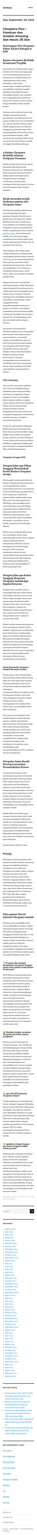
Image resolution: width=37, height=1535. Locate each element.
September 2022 (11, 1362)
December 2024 (11, 1284)
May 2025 (9, 1269)
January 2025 (10, 1281)
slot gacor (7, 1474)
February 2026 (11, 1243)
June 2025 (9, 1266)
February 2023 (11, 1347)
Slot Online (21, 1197)
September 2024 (11, 1292)
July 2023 (8, 1333)
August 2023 (10, 1330)
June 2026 (9, 1232)
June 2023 (9, 1336)
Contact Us (7, 1517)
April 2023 (9, 1341)
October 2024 (10, 1290)
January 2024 (10, 1315)
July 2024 (9, 1298)
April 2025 (9, 1272)
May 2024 (9, 1304)
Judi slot (6, 1502)
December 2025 (11, 1249)
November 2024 (11, 1287)
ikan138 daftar (8, 1462)
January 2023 (10, 1350)
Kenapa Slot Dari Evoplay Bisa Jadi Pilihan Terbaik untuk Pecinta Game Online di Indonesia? (19, 1431)
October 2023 (10, 1324)
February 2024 (11, 1313)
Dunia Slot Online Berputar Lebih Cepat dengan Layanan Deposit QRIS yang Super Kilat (18, 1413)
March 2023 (10, 1344)
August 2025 (10, 1261)
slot (4, 1491)
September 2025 (11, 1258)
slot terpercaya (9, 1456)
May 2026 (9, 1235)
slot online (7, 1450)
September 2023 (11, 1327)
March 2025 (10, 1275)
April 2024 (9, 1307)
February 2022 (11, 1373)
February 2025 (11, 1278)
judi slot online (9, 233)
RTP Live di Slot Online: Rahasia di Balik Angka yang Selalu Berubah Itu (19, 1422)
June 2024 (9, 1301)
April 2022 (9, 1367)
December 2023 (11, 1318)
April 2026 (9, 1238)
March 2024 (10, 1310)
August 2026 (10, 1229)
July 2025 (9, 1264)
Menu (30, 7)
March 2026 (10, 1240)
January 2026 (10, 1246)
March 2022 (10, 1370)
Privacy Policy (8, 1522)
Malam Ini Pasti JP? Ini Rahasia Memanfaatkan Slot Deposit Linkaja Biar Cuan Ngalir (17, 1405)
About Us (7, 1512)
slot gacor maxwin (10, 1479)
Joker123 (6, 1485)
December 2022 (11, 1353)
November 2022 (11, 1356)
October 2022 (10, 1359)
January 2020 (10, 1376)
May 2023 (9, 1339)
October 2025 (10, 1255)
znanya (7, 7)
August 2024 (10, 1295)
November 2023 (11, 1321)
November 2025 (11, 1252)
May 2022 (9, 1365)
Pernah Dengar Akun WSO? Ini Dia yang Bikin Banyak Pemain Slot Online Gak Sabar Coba (19, 1396)
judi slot (6, 1497)
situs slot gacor (9, 1468)
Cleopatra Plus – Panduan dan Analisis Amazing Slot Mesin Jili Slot (16, 34)
